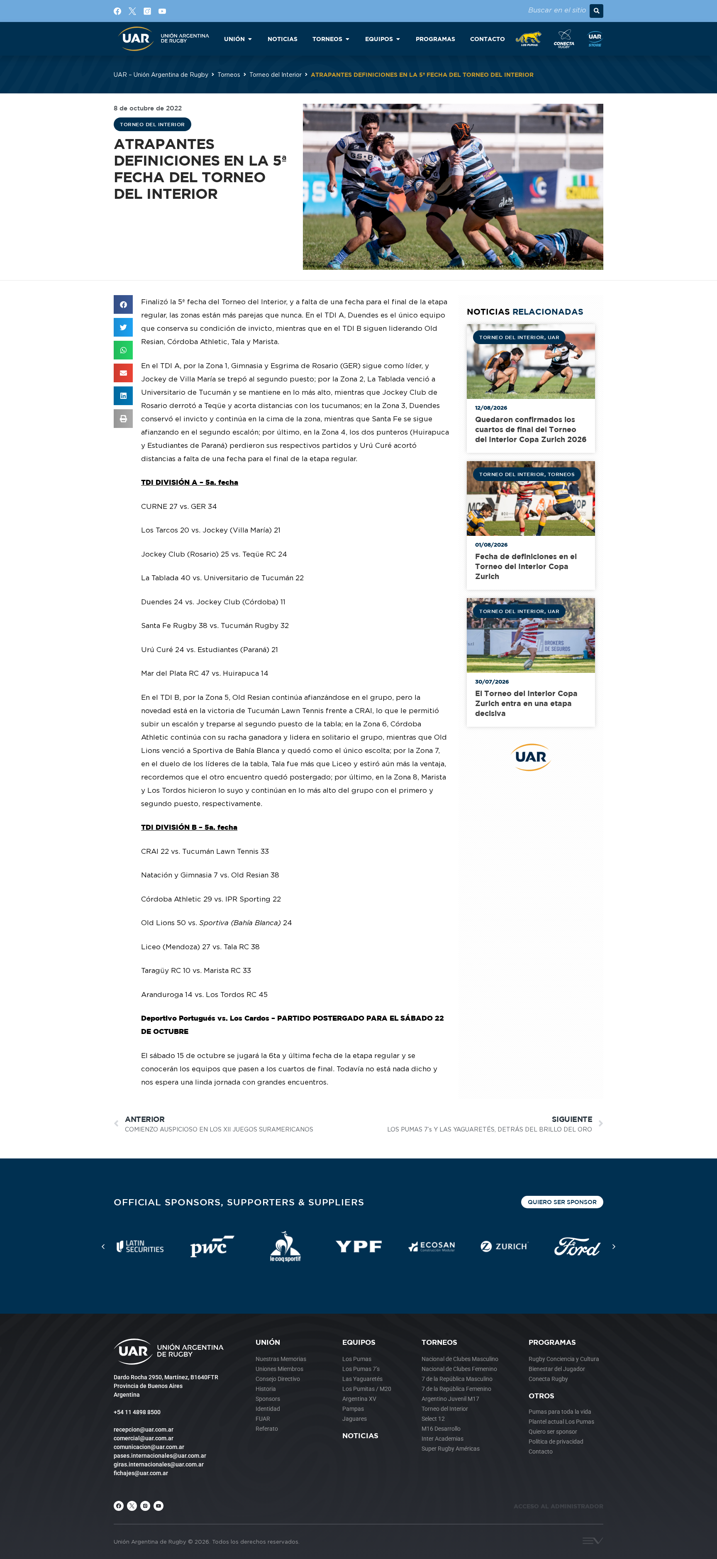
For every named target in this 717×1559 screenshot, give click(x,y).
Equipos (359, 1342)
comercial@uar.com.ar (143, 1438)
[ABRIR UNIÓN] (250, 38)
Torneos (228, 74)
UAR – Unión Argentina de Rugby (161, 74)
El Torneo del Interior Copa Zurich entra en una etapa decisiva (526, 703)
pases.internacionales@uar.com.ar (160, 1455)
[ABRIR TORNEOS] (347, 38)
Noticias (360, 1435)
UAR (554, 337)
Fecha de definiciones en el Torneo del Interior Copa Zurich (526, 566)
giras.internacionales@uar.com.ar (159, 1464)
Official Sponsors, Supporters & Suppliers (239, 1202)
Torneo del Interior (275, 74)
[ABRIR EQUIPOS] (398, 38)
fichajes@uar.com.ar (141, 1473)
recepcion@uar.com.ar (143, 1429)
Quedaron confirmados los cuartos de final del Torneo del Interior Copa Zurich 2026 (531, 429)
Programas (552, 1342)
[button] (596, 11)
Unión (268, 1342)
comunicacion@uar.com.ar (149, 1447)
